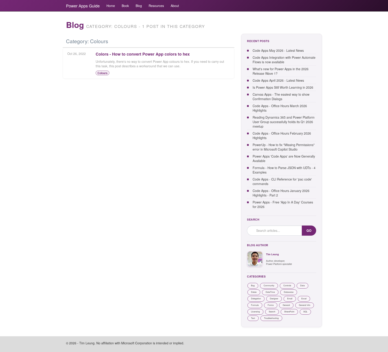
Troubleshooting (271, 318)
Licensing (255, 311)
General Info (304, 305)
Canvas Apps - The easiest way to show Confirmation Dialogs (281, 96)
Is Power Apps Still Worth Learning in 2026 (283, 87)
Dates (254, 292)
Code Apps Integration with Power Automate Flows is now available (284, 59)
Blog (139, 5)
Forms (271, 305)
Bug (253, 285)
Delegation (256, 298)
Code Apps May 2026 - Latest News (278, 50)
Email (289, 298)
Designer (274, 298)
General (286, 305)
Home (110, 5)
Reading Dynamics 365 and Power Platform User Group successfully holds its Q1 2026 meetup (284, 122)
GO (308, 230)
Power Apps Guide (83, 6)
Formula (255, 305)
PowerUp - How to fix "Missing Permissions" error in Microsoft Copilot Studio (284, 146)
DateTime (270, 292)
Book (125, 5)
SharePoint (289, 311)
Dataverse (288, 292)
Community (269, 285)
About (175, 5)
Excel (303, 298)
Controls (287, 285)
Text (253, 318)
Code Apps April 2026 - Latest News (278, 80)
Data (302, 285)
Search (272, 311)
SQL (305, 311)
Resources (156, 5)
